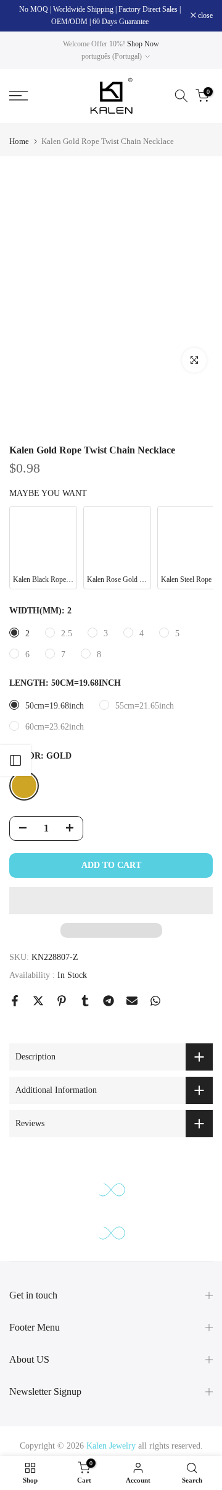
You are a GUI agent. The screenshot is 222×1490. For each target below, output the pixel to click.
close (204, 15)
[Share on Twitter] (38, 1000)
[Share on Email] (132, 1000)
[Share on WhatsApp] (155, 1000)
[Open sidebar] (15, 760)
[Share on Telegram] (108, 1000)
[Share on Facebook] (14, 1000)
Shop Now (143, 44)
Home (19, 141)
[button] (111, 900)
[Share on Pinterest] (61, 1000)
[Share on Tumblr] (85, 1000)
